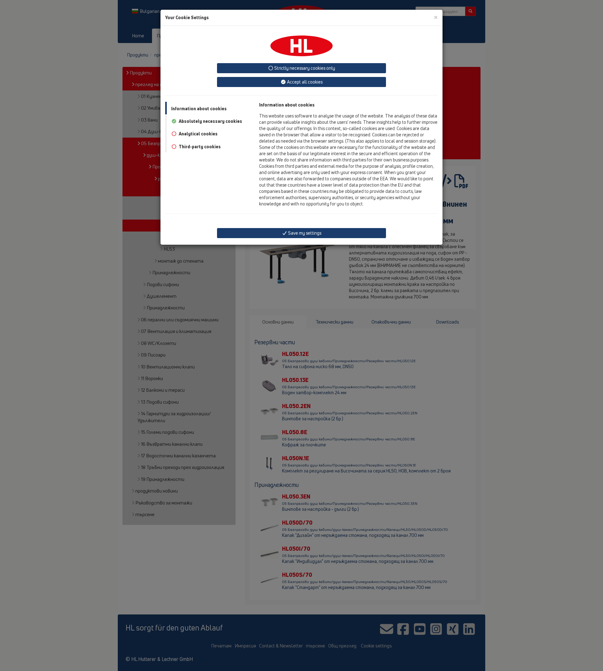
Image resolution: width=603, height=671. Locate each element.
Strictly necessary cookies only (304, 68)
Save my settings (304, 233)
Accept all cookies (304, 82)
